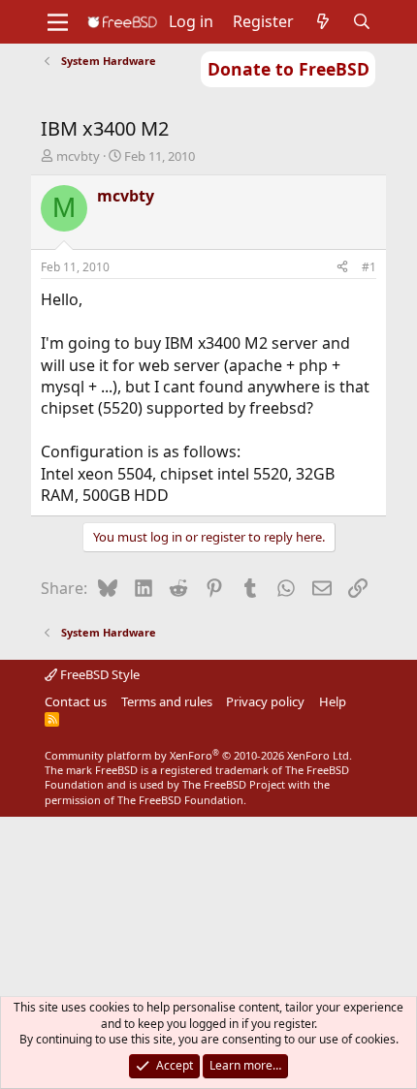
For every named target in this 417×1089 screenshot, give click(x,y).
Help (332, 701)
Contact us (76, 701)
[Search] (362, 21)
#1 (369, 267)
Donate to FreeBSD (288, 68)
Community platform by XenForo (198, 755)
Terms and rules (166, 701)
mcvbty (78, 156)
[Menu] (57, 22)
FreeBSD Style (98, 674)
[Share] (342, 268)
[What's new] (323, 21)
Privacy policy (265, 701)
